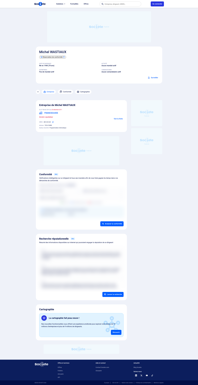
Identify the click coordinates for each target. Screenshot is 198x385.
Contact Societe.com (102, 367)
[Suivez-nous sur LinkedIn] (136, 375)
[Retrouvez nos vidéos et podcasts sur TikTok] (152, 375)
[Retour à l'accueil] (41, 364)
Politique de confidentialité (143, 382)
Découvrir (116, 332)
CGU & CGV (115, 382)
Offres (86, 4)
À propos (106, 382)
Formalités (74, 4)
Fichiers (60, 370)
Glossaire (99, 370)
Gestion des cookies (127, 382)
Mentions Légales (158, 382)
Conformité (67, 92)
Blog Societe (137, 367)
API (59, 377)
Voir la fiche (118, 119)
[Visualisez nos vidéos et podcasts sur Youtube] (146, 375)
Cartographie (85, 92)
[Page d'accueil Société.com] (40, 4)
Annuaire (61, 374)
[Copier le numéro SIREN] (53, 122)
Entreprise (50, 92)
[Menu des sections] (38, 92)
